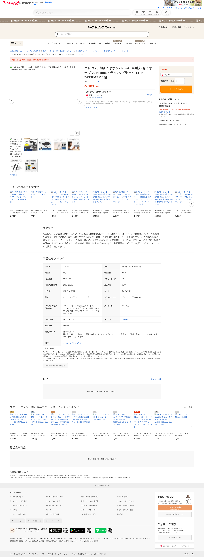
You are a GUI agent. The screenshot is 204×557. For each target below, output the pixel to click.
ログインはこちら (91, 107)
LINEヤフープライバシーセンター (58, 554)
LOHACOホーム (16, 51)
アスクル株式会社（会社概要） (89, 541)
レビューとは (156, 379)
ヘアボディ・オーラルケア (18, 505)
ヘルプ (199, 8)
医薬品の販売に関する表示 (54, 541)
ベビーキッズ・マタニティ (54, 505)
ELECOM (96, 81)
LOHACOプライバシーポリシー (89, 538)
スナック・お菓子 (122, 496)
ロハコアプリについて (31, 531)
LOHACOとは (21, 538)
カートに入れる (176, 89)
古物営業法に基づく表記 (36, 541)
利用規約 (73, 554)
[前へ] (11, 101)
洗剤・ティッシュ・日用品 (89, 501)
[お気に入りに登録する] (77, 133)
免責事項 (81, 554)
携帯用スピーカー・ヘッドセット (88, 51)
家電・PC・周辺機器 (32, 51)
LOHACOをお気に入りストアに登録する (176, 546)
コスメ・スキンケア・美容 (54, 496)
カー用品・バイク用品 (88, 514)
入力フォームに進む (174, 537)
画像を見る (13, 175)
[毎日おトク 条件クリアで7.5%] (102, 20)
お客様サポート (33, 538)
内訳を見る (150, 95)
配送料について (164, 112)
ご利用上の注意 (73, 538)
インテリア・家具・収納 (18, 514)
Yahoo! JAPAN (164, 8)
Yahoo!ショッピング (16, 554)
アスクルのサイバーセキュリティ (120, 538)
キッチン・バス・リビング (125, 501)
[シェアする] (72, 133)
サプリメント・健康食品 (89, 505)
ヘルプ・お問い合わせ (174, 514)
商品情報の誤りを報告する (55, 366)
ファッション (50, 510)
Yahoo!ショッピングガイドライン (95, 554)
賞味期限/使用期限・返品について (171, 124)
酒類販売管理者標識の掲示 (18, 541)
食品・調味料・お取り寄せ (89, 496)
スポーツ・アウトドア (88, 510)
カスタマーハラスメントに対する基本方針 (52, 538)
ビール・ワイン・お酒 (53, 501)
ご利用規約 (104, 538)
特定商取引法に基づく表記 (141, 538)
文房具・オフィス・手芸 (125, 510)
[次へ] (79, 101)
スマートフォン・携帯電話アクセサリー (58, 51)
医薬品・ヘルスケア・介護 (125, 505)
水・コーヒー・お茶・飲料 (18, 501)
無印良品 (120, 514)
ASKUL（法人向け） (71, 541)
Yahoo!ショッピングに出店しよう (183, 8)
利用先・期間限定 (97, 97)
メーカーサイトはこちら (72, 343)
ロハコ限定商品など (16, 496)
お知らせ (13, 538)
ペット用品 (13, 510)
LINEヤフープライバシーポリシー (35, 554)
